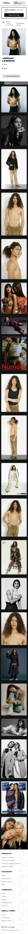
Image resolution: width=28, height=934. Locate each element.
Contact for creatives (8, 860)
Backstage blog (6, 902)
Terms (4, 914)
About (3, 893)
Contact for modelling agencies (11, 863)
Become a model (7, 881)
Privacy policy (6, 917)
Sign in (4, 875)
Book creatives (6, 878)
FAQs (3, 884)
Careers (4, 896)
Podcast (4, 899)
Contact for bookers (8, 857)
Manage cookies (6, 920)
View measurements (12, 76)
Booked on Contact (7, 866)
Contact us (5, 905)
